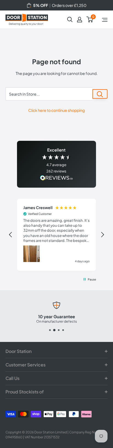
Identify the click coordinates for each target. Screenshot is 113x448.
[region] (56, 235)
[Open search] (70, 19)
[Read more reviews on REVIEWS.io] (56, 178)
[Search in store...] (100, 94)
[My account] (79, 20)
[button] (10, 234)
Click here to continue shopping (56, 110)
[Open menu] (105, 20)
